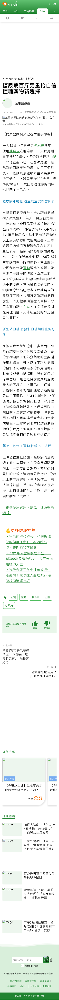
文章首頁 (34, 986)
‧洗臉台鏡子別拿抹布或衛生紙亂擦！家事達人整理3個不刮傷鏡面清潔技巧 (29, 575)
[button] (54, 11)
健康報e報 (31, 965)
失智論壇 (29, 11)
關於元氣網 (16, 980)
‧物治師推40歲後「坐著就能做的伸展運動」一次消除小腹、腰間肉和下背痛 (28, 542)
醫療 (42, 11)
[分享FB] (7, 18)
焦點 (5, 11)
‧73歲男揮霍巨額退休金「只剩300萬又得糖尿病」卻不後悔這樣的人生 (29, 558)
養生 (16, 11)
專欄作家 (47, 986)
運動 (26, 267)
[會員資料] (49, 4)
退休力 (23, 986)
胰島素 (14, 151)
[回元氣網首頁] (12, 4)
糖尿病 (39, 145)
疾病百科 (12, 986)
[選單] (55, 4)
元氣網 (12, 78)
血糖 (53, 156)
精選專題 (44, 980)
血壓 (26, 306)
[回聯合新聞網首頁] (4, 4)
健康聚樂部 (30, 980)
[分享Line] (22, 18)
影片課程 (9, 778)
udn (4, 78)
